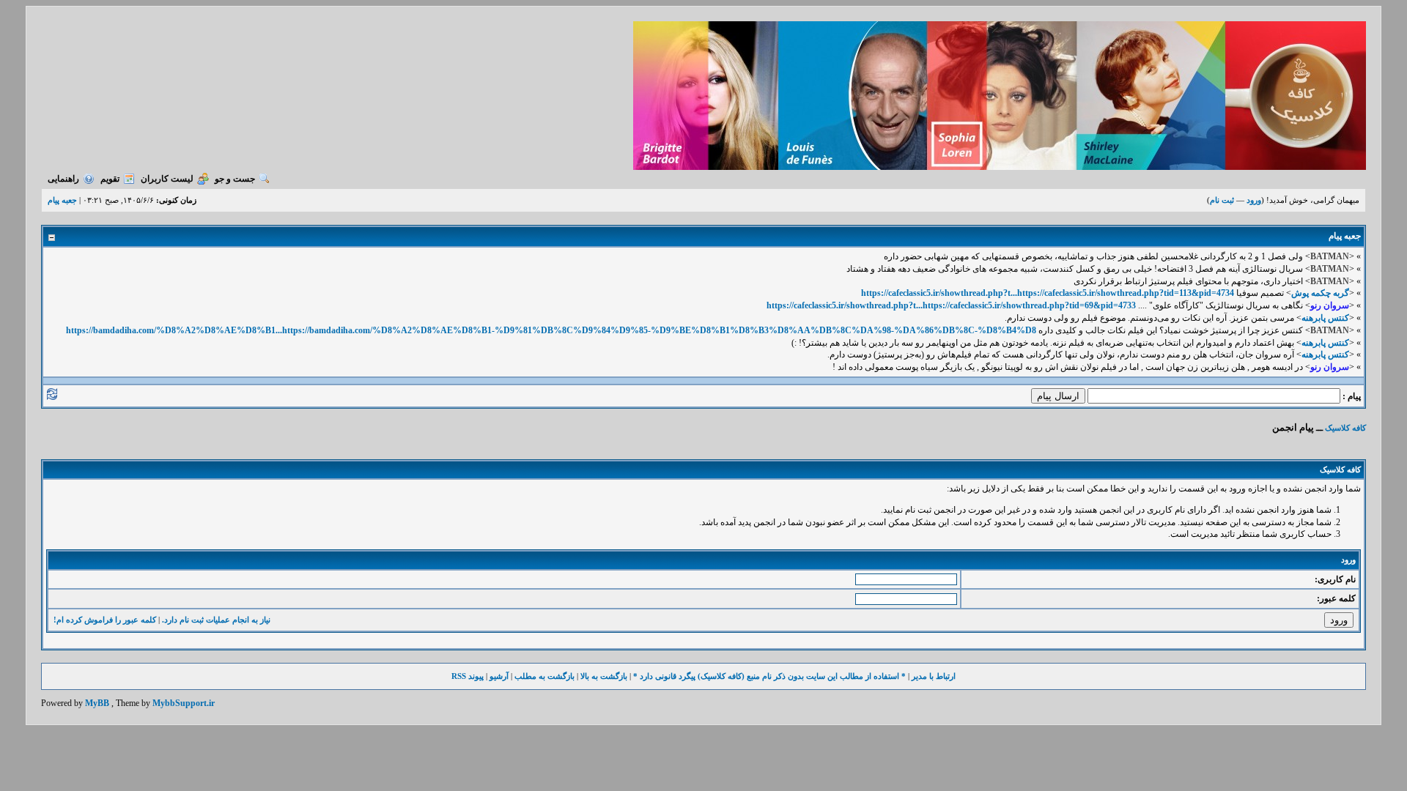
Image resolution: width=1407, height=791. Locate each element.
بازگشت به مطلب (544, 676)
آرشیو (499, 676)
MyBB (97, 703)
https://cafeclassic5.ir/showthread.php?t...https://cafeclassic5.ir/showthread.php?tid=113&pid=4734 (1047, 293)
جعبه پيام (62, 200)
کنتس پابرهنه (1325, 318)
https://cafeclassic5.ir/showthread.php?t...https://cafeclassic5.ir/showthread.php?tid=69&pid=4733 (951, 305)
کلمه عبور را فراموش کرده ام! (104, 619)
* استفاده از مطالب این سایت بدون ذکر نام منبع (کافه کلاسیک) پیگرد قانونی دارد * (769, 676)
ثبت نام (1222, 200)
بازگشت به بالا (603, 676)
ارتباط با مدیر (934, 676)
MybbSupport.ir (183, 703)
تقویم (109, 179)
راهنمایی (63, 179)
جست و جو (235, 179)
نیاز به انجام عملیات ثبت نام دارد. (216, 619)
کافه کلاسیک (1345, 427)
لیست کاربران (167, 179)
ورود (1254, 200)
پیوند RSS (467, 676)
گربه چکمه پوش (1320, 293)
